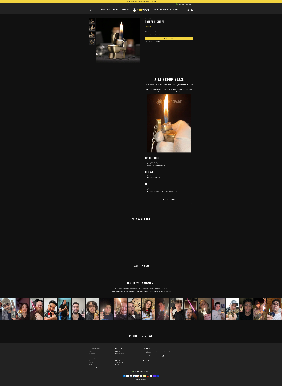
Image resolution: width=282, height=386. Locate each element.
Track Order (97, 4)
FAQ (117, 4)
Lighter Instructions (120, 353)
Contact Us (105, 4)
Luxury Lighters (165, 10)
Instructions (112, 4)
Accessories (125, 10)
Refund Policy (118, 358)
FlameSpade (149, 18)
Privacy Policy (118, 360)
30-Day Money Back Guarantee (169, 196)
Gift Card (176, 10)
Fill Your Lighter (169, 199)
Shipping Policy (119, 356)
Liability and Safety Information (123, 364)
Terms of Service (119, 362)
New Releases (105, 10)
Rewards (91, 4)
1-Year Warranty (135, 4)
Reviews (122, 4)
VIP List (127, 4)
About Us (117, 351)
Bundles (155, 10)
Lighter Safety (169, 203)
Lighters (115, 10)
